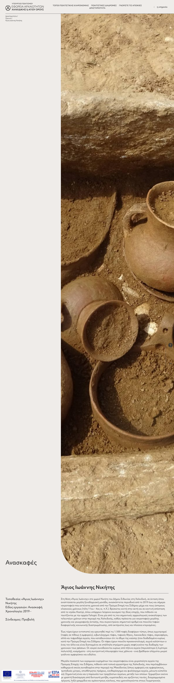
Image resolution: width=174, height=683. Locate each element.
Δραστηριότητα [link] (11, 16)
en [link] (170, 363)
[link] (170, 345)
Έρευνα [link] (8, 18)
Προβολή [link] (28, 619)
